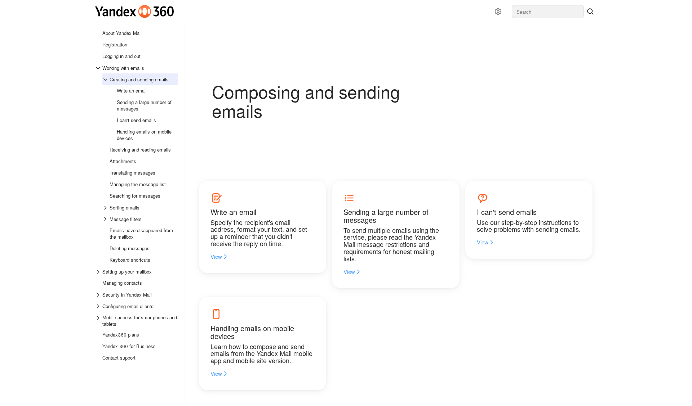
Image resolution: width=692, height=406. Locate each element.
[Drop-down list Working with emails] (98, 68)
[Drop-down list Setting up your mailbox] (98, 271)
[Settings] (498, 11)
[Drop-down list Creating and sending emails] (106, 79)
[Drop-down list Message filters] (106, 219)
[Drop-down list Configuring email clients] (98, 306)
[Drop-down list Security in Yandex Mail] (98, 294)
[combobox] (548, 11)
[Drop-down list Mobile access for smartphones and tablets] (98, 320)
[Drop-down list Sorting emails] (106, 207)
